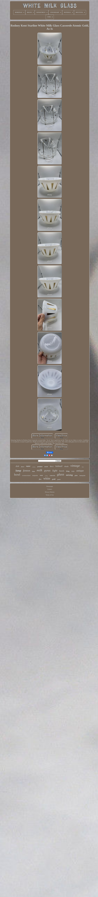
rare (28, 466)
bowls (61, 471)
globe (76, 475)
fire (40, 479)
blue (83, 466)
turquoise (35, 475)
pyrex (47, 470)
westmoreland (26, 475)
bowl (17, 474)
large (33, 471)
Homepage (49, 486)
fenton (26, 470)
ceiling (46, 475)
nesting (33, 466)
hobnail (58, 466)
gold (53, 479)
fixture (22, 466)
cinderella (52, 475)
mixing (69, 475)
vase (41, 475)
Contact (49, 489)
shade (66, 466)
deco (51, 466)
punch (58, 479)
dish (17, 466)
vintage (75, 465)
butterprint (82, 475)
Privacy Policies (49, 492)
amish (46, 466)
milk (39, 470)
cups (72, 471)
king (67, 471)
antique (80, 470)
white (46, 478)
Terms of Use (50, 495)
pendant (39, 466)
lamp (18, 470)
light (54, 470)
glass (60, 474)
